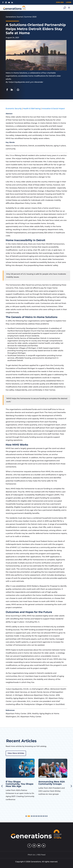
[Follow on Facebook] (2, 2)
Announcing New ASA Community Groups (19, 782)
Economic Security (14, 108)
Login (68, 2)
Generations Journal (14, 17)
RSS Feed (41, 855)
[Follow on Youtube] (9, 2)
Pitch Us (31, 855)
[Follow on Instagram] (6, 2)
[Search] (64, 7)
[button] (26, 816)
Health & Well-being (31, 108)
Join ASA (60, 2)
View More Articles (16, 753)
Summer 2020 (30, 17)
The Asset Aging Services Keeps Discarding (48, 784)
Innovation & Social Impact (53, 108)
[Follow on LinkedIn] (12, 2)
